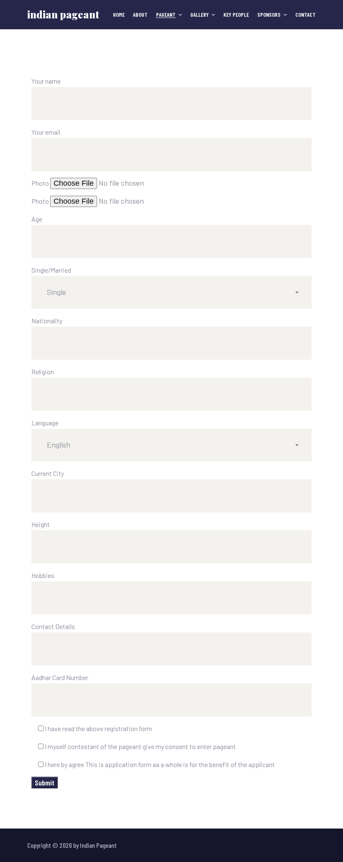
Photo (40, 183)
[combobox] (171, 292)
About (140, 14)
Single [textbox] (56, 292)
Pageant (166, 14)
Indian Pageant (63, 14)
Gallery (199, 14)
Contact (305, 14)
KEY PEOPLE (236, 14)
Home (119, 14)
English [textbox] (58, 444)
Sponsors (269, 14)
